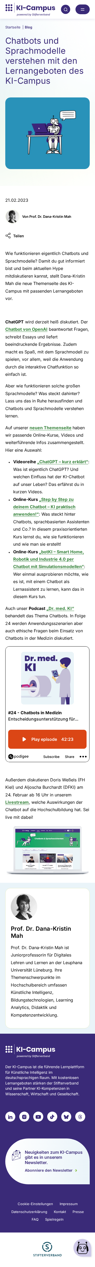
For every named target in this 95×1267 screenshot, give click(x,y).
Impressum (69, 1204)
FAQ (35, 1219)
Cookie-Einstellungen (35, 1204)
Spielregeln (54, 1219)
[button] (14, 235)
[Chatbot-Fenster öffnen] (83, 1248)
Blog (28, 27)
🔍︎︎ (66, 9)
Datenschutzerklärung (29, 1212)
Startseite (14, 27)
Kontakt (60, 1212)
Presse (78, 1212)
